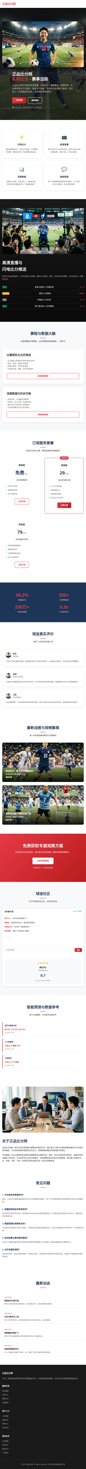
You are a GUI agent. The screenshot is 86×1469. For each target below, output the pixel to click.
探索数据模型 (43, 415)
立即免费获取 (43, 861)
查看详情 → (10, 777)
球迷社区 (5, 1420)
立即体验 (19, 100)
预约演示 (5, 1445)
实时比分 (5, 1395)
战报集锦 (5, 1402)
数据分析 (5, 1399)
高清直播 (5, 1391)
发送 (78, 950)
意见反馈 (5, 1428)
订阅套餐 (5, 1416)
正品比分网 (9, 3)
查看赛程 (35, 100)
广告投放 (5, 1453)
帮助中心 (5, 1424)
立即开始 (21, 501)
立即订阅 (64, 505)
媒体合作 (5, 1449)
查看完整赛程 (43, 376)
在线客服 (5, 1441)
